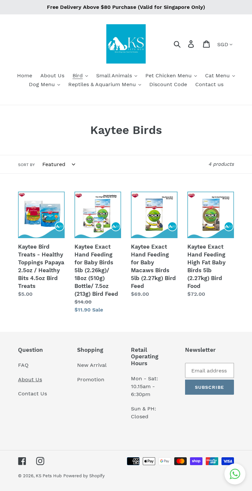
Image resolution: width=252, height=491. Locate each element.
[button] (234, 473)
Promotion (91, 379)
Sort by (26, 164)
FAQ (23, 365)
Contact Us (32, 393)
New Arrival (92, 365)
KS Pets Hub (49, 475)
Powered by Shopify (84, 475)
